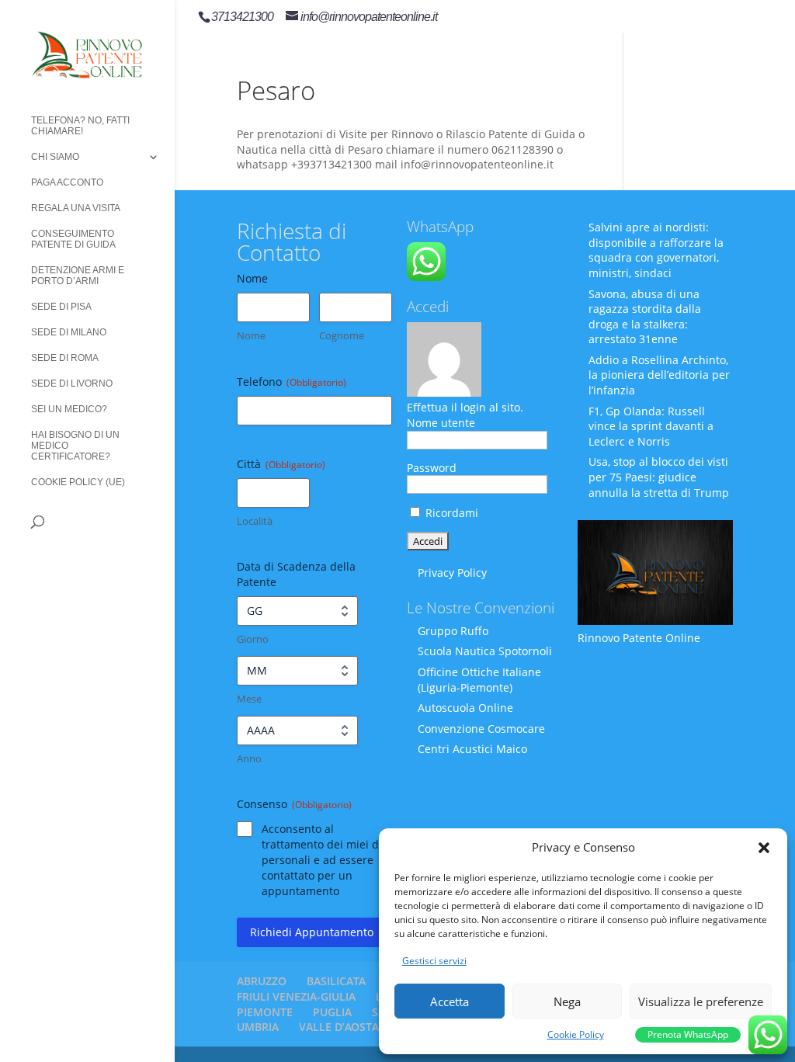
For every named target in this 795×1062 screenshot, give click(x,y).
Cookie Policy (575, 1034)
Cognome (341, 335)
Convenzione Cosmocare (481, 728)
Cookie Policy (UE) (78, 482)
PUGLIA (332, 1012)
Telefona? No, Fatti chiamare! (80, 126)
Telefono (291, 381)
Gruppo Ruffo (453, 630)
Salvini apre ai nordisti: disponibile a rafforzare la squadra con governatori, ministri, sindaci (656, 250)
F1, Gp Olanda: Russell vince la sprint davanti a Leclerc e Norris (650, 426)
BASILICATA (336, 981)
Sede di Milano (68, 332)
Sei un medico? (69, 409)
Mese (249, 699)
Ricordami (450, 512)
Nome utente (441, 422)
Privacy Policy (452, 572)
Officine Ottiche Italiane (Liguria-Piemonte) (479, 680)
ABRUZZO (261, 981)
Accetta (449, 1001)
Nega (567, 1001)
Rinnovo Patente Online (639, 637)
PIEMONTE (265, 1012)
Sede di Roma (65, 357)
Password (432, 467)
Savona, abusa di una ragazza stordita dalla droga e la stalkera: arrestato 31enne (644, 316)
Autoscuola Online (465, 707)
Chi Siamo (55, 156)
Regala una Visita (75, 208)
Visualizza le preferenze (700, 1001)
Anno (249, 758)
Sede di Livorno (72, 383)
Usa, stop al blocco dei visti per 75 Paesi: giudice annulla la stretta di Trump (658, 476)
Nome (251, 335)
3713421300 (242, 16)
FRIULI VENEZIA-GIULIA (296, 996)
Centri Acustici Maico (472, 748)
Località (255, 521)
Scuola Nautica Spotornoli (485, 651)
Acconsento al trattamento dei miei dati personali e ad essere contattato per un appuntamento (327, 859)
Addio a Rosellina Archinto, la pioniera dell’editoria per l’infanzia (659, 374)
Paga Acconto (67, 182)
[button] (764, 848)
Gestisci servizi (434, 960)
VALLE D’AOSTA (339, 1026)
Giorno (253, 639)
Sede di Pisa (61, 306)
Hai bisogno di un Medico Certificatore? (75, 445)
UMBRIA (258, 1026)
